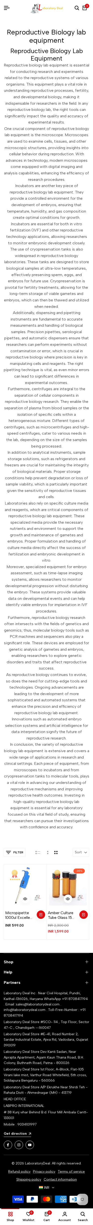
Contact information (60, 1179)
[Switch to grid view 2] (56, 852)
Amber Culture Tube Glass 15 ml (60, 915)
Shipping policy (28, 1179)
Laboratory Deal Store (22, 1052)
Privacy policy (44, 1171)
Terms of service (71, 1171)
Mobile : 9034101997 (20, 1124)
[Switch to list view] (37, 852)
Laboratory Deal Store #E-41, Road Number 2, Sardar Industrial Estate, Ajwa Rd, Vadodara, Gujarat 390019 (46, 1039)
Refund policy (19, 1171)
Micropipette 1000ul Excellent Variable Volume (19, 915)
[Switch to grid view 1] (47, 852)
